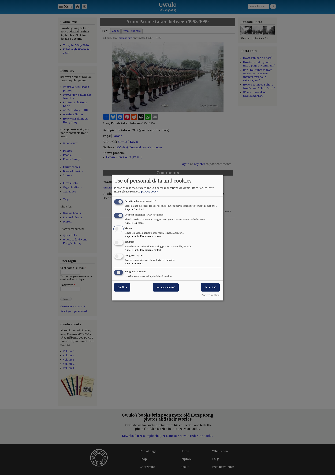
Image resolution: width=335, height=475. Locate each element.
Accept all (210, 287)
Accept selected (165, 287)
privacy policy (149, 191)
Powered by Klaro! (210, 295)
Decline (122, 287)
